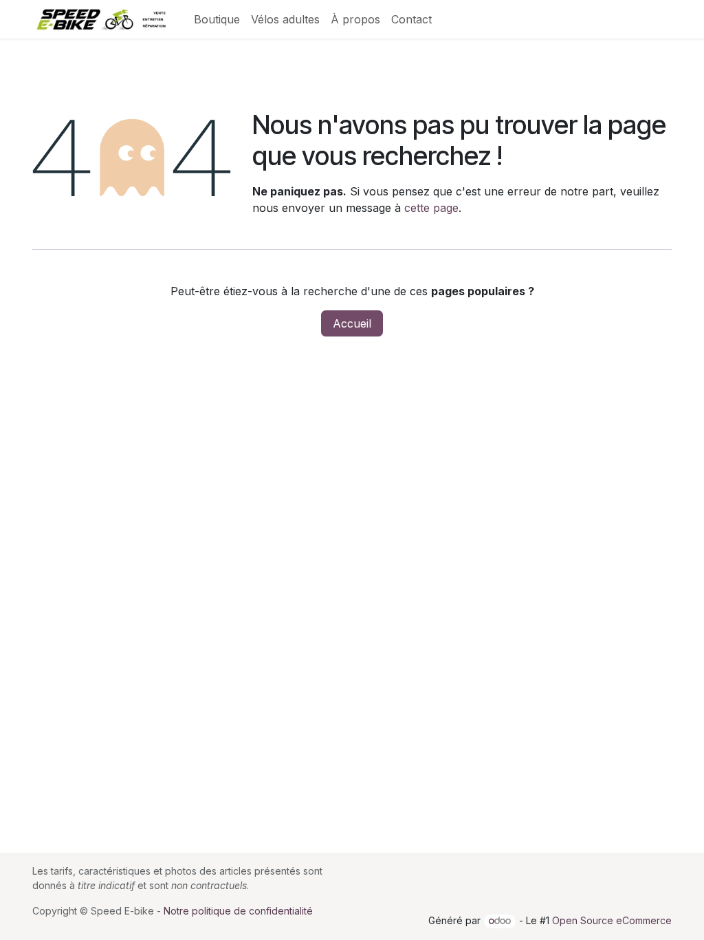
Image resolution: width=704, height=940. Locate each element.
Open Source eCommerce (612, 920)
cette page (431, 208)
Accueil (352, 323)
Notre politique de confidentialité (238, 911)
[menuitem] (216, 19)
